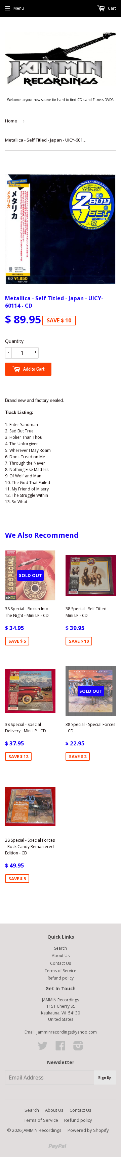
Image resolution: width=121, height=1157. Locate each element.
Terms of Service (60, 971)
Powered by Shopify (88, 1130)
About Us (61, 955)
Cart (111, 8)
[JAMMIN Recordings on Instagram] (78, 1048)
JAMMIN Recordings (42, 1130)
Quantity (14, 341)
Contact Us (60, 963)
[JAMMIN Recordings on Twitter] (43, 1048)
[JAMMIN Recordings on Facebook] (60, 1048)
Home (11, 121)
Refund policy (61, 978)
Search (60, 948)
